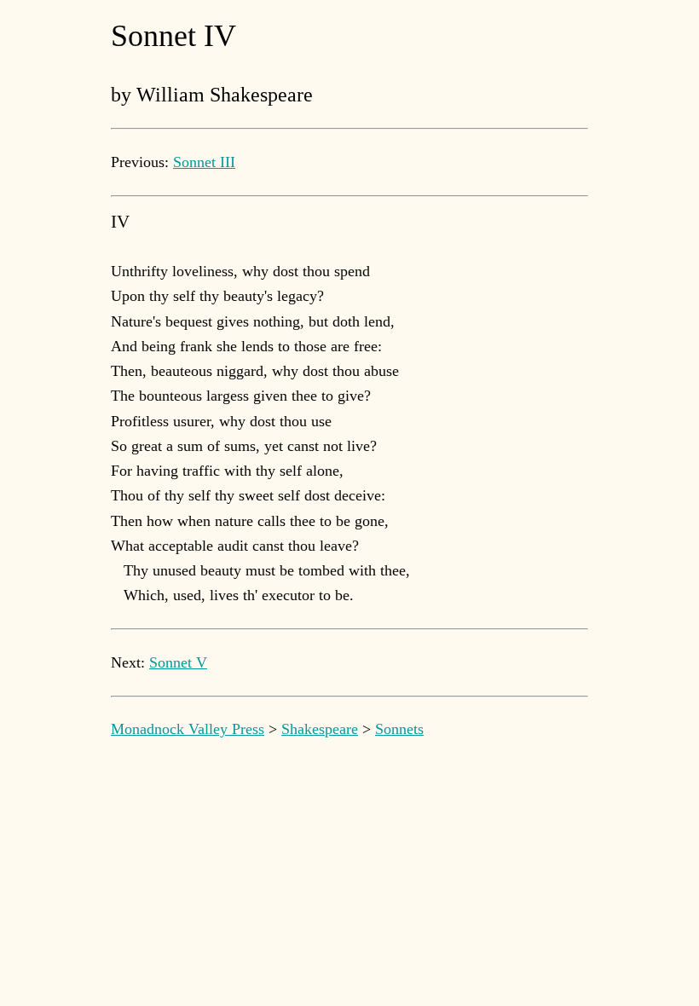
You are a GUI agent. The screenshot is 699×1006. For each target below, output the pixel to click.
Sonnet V (178, 662)
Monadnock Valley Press (187, 728)
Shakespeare (319, 728)
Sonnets (399, 728)
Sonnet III (204, 162)
